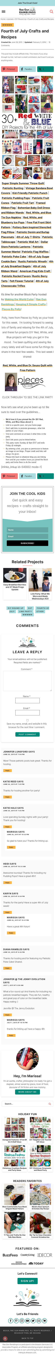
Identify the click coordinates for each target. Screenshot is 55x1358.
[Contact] (39, 1321)
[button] (49, 79)
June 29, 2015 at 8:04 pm (14, 896)
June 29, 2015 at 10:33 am (14, 866)
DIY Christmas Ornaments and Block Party (40, 1169)
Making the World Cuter (19, 299)
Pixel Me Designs (32, 1333)
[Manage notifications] (5, 1338)
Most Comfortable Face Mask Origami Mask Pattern (14, 1208)
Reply (7, 770)
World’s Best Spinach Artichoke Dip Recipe (40, 1208)
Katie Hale (10, 808)
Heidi (6, 863)
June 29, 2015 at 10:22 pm (18, 834)
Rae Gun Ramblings (28, 11)
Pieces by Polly (29, 317)
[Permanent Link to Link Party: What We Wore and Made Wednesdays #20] (40, 590)
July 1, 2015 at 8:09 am (13, 985)
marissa (12, 831)
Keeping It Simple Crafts (31, 304)
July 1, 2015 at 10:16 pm (17, 1022)
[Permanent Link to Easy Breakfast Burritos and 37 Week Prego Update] (15, 581)
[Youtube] (27, 1321)
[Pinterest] (16, 1321)
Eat (30, 608)
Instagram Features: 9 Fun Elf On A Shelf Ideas (15, 1141)
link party (25, 611)
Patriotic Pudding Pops (16, 198)
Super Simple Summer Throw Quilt (23, 183)
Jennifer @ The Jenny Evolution (24, 979)
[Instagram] (22, 1321)
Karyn (7, 893)
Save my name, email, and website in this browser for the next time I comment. (27, 725)
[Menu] (3, 11)
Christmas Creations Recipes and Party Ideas (15, 1169)
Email (26, 708)
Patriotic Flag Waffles (35, 251)
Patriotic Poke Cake (14, 256)
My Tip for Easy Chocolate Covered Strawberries (40, 1236)
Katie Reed (10, 781)
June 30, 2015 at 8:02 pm (14, 952)
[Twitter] (33, 1321)
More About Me (27, 1092)
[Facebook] (10, 1321)
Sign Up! (27, 1280)
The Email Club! (27, 3)
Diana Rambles (13, 949)
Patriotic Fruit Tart (22, 202)
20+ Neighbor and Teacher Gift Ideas (40, 1141)
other (40, 611)
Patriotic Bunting (13, 188)
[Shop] (44, 1321)
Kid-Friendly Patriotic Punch (29, 193)
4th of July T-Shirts (28, 236)
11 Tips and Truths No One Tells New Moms (14, 1236)
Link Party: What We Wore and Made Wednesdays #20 (40, 596)
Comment (26, 669)
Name (26, 696)
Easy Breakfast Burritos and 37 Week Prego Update (15, 587)
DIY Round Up (16, 608)
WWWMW (7, 25)
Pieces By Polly (11, 309)
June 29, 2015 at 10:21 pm (18, 920)
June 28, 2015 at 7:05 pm (13, 784)
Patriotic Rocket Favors (16, 276)
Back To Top (27, 1338)
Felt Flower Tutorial (21, 280)
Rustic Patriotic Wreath (32, 261)
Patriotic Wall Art (28, 241)
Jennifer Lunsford (15, 751)
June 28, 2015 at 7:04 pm (14, 754)
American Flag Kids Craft (35, 271)
